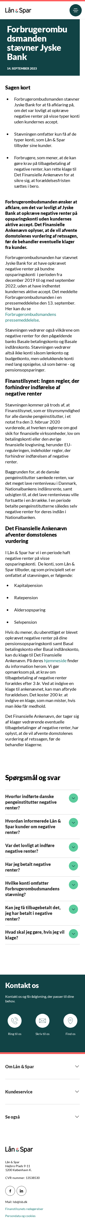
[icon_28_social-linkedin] (21, 1191)
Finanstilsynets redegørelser (24, 1209)
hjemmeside (55, 660)
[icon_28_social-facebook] (10, 1191)
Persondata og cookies (20, 1216)
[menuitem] (18, 9)
